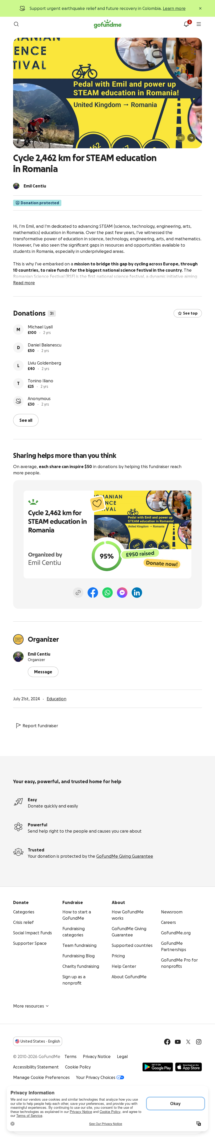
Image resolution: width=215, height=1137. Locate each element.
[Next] (191, 138)
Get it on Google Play (157, 1066)
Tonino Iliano (40, 398)
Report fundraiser (40, 725)
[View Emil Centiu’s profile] (18, 656)
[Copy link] (78, 592)
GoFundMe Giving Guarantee (124, 855)
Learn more (174, 8)
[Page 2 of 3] (27, 140)
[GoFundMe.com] (107, 24)
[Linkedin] (137, 592)
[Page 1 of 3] (22, 140)
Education (56, 698)
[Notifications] (186, 24)
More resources (28, 1005)
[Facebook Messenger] (122, 592)
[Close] (200, 8)
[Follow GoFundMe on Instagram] (199, 1041)
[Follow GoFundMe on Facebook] (167, 1041)
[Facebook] (93, 592)
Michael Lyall (40, 345)
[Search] (16, 24)
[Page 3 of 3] (31, 140)
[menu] (199, 24)
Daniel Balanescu (44, 363)
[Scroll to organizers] (16, 186)
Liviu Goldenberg (44, 381)
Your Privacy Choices (95, 1077)
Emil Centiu (39, 653)
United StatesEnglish (40, 1041)
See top (190, 313)
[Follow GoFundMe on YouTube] (178, 1041)
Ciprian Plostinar (44, 327)
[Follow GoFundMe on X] (188, 1041)
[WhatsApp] (107, 592)
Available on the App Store (188, 1066)
